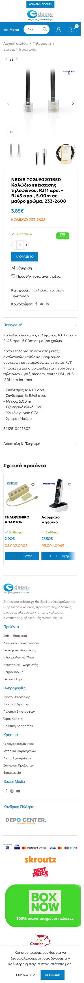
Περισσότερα (26, 975)
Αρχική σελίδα (15, 43)
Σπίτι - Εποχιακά (15, 636)
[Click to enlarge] (12, 132)
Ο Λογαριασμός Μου (18, 744)
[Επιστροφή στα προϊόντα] (11, 59)
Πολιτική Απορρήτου (18, 726)
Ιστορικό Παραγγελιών (19, 751)
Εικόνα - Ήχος (13, 679)
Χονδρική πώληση (40, 4)
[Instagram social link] (12, 791)
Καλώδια (40, 290)
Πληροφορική (13, 672)
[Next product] (16, 59)
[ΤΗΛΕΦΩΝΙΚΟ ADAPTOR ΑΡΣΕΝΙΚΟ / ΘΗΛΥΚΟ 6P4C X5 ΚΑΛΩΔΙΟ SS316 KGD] (22, 495)
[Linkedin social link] (47, 304)
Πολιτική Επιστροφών (19, 711)
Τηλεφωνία (42, 43)
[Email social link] (42, 304)
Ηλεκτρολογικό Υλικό (18, 657)
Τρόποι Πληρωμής (16, 704)
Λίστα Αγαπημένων (17, 758)
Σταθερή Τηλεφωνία (20, 49)
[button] (7, 103)
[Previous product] (6, 59)
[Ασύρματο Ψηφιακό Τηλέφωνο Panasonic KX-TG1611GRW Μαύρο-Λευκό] (58, 495)
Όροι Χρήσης (13, 719)
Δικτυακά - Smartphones (21, 643)
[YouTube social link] (18, 791)
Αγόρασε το (25, 257)
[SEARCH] (45, 29)
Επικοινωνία (12, 773)
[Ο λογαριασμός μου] (59, 29)
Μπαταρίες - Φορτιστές (20, 665)
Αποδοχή (52, 975)
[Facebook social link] (36, 304)
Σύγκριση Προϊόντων (18, 765)
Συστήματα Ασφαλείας (19, 650)
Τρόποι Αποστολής (16, 697)
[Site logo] (40, 15)
